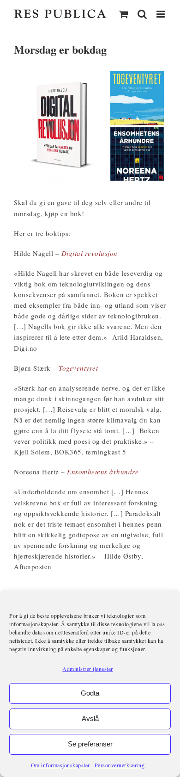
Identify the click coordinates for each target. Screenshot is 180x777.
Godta (90, 693)
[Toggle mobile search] (142, 14)
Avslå (90, 718)
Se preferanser (90, 744)
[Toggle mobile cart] (124, 14)
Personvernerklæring (120, 765)
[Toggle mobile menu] (161, 14)
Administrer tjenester (87, 668)
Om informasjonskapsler (60, 765)
